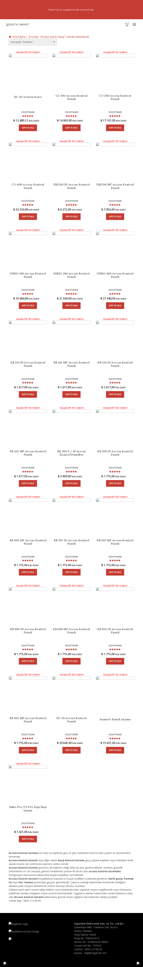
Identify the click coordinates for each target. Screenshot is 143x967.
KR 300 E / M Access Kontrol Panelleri (71, 453)
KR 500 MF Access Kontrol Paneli (28, 542)
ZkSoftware (28, 112)
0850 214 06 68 (93, 949)
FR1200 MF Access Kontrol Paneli (115, 186)
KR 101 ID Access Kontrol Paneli (27, 364)
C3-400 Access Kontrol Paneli (28, 186)
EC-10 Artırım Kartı (28, 97)
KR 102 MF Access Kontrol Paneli (28, 453)
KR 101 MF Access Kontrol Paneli (71, 364)
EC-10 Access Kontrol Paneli (72, 719)
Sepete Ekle (28, 127)
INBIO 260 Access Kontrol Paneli (71, 275)
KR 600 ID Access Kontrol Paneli (28, 630)
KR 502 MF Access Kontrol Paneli (115, 542)
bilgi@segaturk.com (96, 953)
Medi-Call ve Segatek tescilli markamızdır (71, 9)
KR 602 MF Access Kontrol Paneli (28, 719)
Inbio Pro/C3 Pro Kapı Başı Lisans (28, 808)
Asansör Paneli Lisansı (115, 719)
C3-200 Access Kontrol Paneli (115, 97)
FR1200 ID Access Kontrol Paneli (71, 186)
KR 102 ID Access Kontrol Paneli (115, 364)
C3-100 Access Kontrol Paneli (71, 97)
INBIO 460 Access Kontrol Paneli (115, 275)
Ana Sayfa (18, 37)
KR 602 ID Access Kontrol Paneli (115, 630)
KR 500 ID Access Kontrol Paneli (115, 453)
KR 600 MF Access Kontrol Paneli (71, 630)
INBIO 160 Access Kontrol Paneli (28, 275)
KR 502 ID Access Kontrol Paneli (71, 542)
